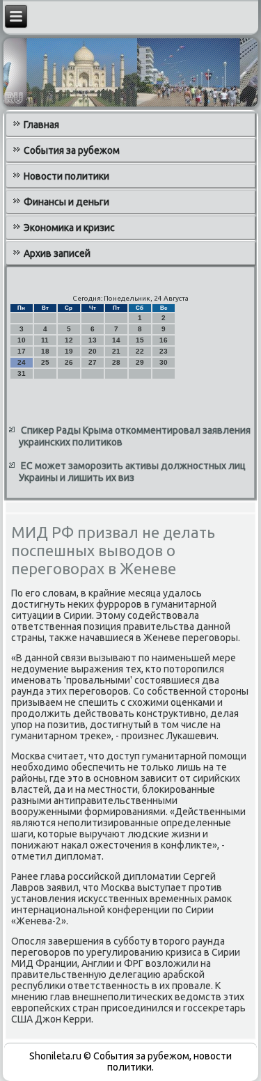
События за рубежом (72, 150)
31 (21, 373)
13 (92, 340)
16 (163, 340)
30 (163, 362)
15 (140, 340)
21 (116, 351)
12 (69, 340)
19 (69, 351)
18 (45, 351)
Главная (41, 124)
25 (45, 362)
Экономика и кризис (69, 227)
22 (140, 351)
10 (21, 340)
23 (163, 351)
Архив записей (57, 253)
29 (140, 362)
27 (92, 362)
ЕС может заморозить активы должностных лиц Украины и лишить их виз (132, 472)
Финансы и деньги (66, 201)
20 (92, 351)
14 (116, 340)
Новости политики (66, 176)
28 (116, 362)
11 (45, 340)
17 (21, 351)
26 (69, 362)
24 (21, 362)
